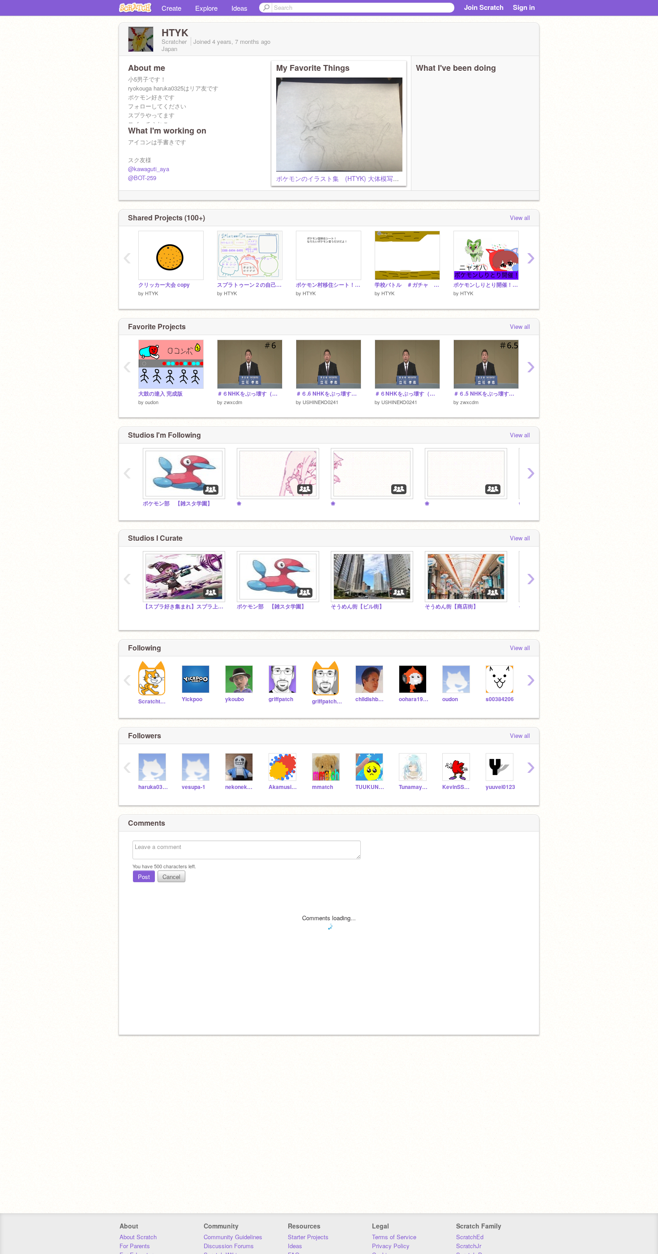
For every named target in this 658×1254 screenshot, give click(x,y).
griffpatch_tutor (327, 701)
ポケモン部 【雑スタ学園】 (178, 503)
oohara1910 (414, 699)
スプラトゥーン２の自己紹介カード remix (249, 285)
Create (171, 8)
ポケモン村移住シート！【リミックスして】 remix (328, 285)
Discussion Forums (229, 1245)
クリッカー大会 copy (164, 285)
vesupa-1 (193, 787)
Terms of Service (394, 1236)
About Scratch (138, 1236)
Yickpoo (192, 699)
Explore (206, 8)
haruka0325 (153, 787)
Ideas (239, 8)
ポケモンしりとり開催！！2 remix (486, 285)
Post (144, 876)
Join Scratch (484, 7)
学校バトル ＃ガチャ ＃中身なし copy (407, 285)
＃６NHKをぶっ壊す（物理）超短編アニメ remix (407, 393)
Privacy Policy (391, 1245)
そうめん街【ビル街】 (358, 606)
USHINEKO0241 (320, 401)
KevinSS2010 (457, 787)
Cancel (171, 876)
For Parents (135, 1245)
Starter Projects (308, 1236)
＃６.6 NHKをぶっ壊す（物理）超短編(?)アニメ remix (328, 393)
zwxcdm (233, 401)
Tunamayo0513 (414, 787)
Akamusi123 (284, 787)
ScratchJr (468, 1245)
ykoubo (234, 699)
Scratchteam (153, 701)
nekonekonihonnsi (240, 787)
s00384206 (500, 699)
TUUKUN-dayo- (370, 787)
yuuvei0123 (500, 787)
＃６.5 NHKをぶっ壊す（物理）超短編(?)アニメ (486, 393)
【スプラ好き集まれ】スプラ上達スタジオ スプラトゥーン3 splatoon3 (183, 606)
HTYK (151, 293)
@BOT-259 (142, 177)
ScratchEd (469, 1236)
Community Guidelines (233, 1236)
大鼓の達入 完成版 (160, 393)
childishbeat (370, 699)
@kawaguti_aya (148, 168)
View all (520, 217)
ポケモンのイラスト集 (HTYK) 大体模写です (341, 178)
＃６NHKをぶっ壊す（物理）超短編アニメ (249, 393)
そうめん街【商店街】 (452, 606)
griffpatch (281, 699)
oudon (151, 401)
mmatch (322, 787)
